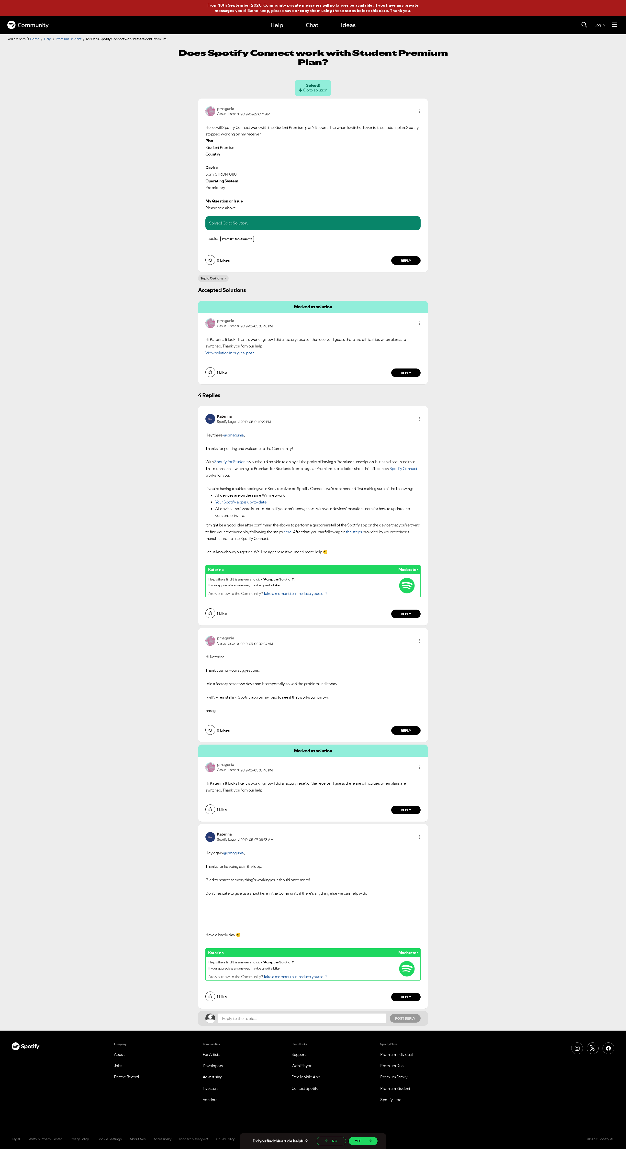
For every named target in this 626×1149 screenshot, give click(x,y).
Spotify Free (390, 1099)
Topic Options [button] (212, 278)
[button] (419, 111)
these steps (344, 10)
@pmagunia (233, 435)
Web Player (301, 1065)
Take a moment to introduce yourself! (294, 593)
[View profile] (210, 110)
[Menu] (615, 25)
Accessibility (163, 1139)
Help (276, 25)
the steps (354, 532)
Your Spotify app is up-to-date (241, 502)
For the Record (126, 1077)
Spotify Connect (403, 468)
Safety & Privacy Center (45, 1139)
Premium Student (68, 38)
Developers (213, 1065)
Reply (406, 260)
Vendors (210, 1099)
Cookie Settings (109, 1139)
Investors (211, 1088)
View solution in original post (229, 353)
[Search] (584, 25)
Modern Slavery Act (193, 1139)
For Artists (211, 1054)
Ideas (348, 25)
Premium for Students (237, 239)
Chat (312, 25)
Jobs (118, 1065)
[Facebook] (608, 1048)
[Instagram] (577, 1048)
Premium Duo (392, 1065)
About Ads (138, 1139)
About (119, 1054)
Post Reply (405, 1018)
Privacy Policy (79, 1139)
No (334, 1140)
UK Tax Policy (225, 1139)
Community (33, 25)
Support (298, 1054)
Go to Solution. (235, 223)
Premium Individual (396, 1054)
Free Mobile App (305, 1077)
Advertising (213, 1077)
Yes (358, 1140)
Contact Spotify (304, 1088)
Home (34, 38)
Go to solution (315, 90)
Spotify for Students (231, 461)
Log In (599, 25)
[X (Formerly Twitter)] (593, 1048)
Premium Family (393, 1077)
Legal (16, 1139)
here (287, 532)
